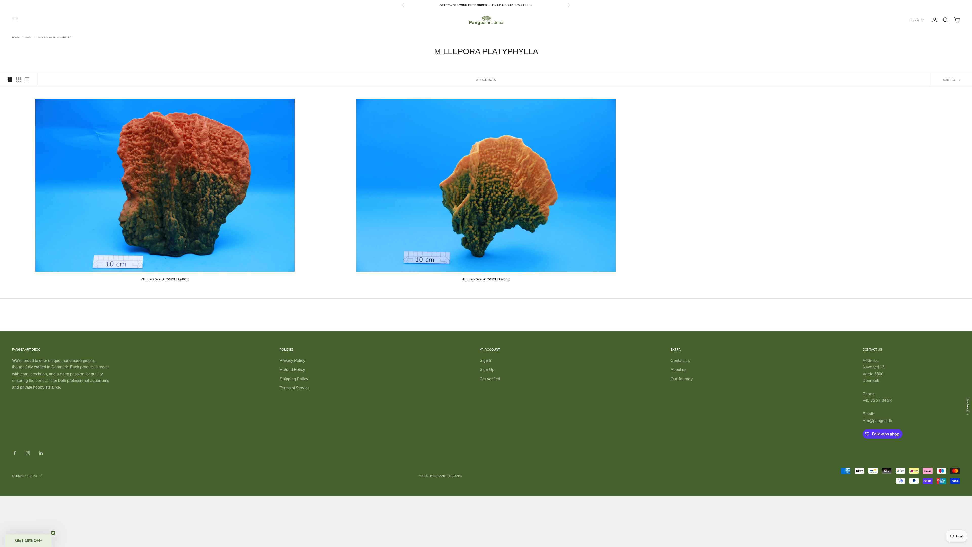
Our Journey (682, 379)
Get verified (490, 379)
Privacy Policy (292, 360)
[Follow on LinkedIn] (41, 453)
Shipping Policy (294, 379)
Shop (28, 37)
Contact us (680, 360)
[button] (28, 540)
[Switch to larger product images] (10, 80)
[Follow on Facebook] (14, 453)
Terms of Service (295, 388)
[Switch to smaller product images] (18, 80)
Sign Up (487, 369)
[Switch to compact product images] (27, 80)
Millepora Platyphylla (54, 37)
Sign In (486, 360)
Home (16, 37)
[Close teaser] (53, 532)
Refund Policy (292, 369)
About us (678, 369)
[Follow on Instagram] (27, 453)
